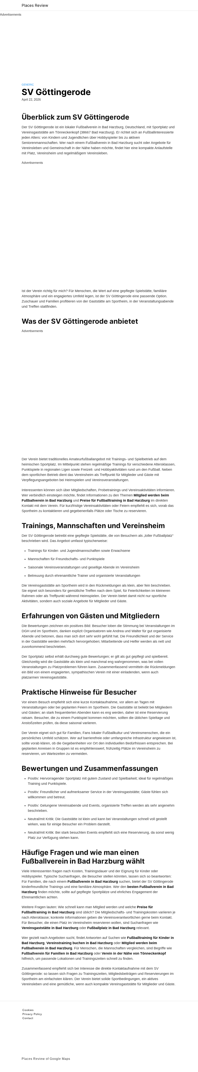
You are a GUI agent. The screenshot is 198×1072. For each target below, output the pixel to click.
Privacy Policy (32, 1014)
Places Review (35, 5)
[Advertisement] (99, 46)
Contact (27, 1018)
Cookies (28, 1010)
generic (28, 84)
